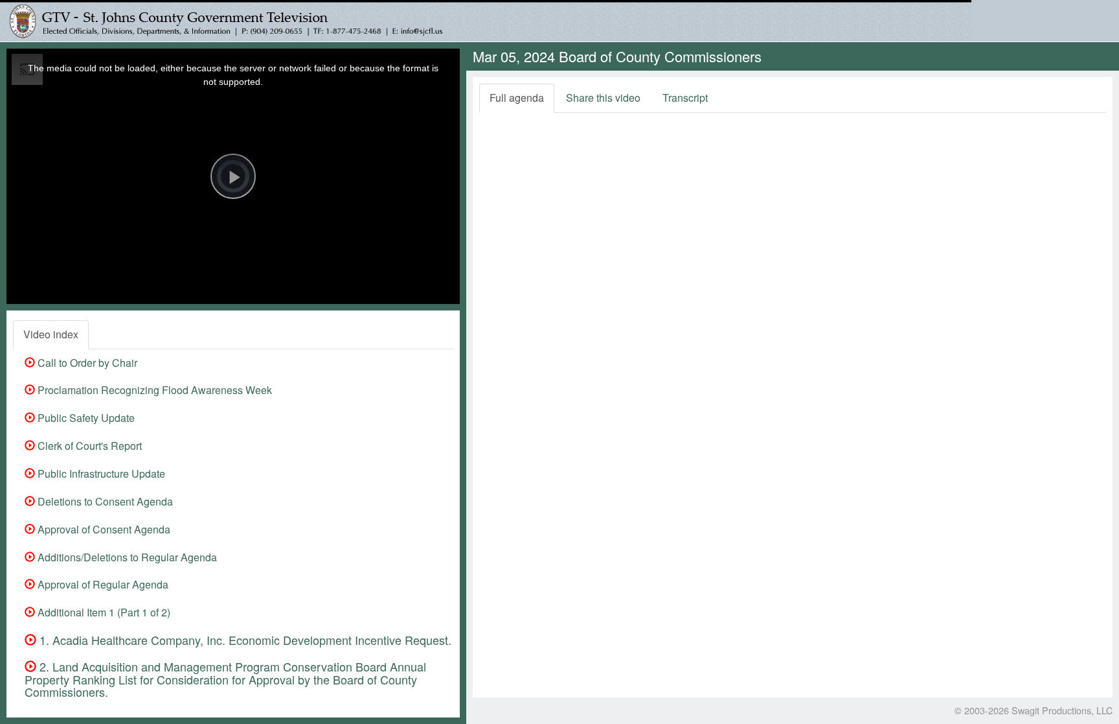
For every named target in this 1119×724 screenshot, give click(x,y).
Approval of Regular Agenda (101, 584)
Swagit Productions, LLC (1062, 710)
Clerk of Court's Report (88, 445)
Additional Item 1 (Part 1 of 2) (102, 612)
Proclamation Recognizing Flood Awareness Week (153, 389)
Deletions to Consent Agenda (104, 501)
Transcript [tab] (685, 97)
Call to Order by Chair (86, 362)
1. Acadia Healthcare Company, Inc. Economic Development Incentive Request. (243, 639)
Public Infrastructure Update (100, 473)
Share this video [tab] (603, 97)
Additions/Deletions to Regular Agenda (126, 557)
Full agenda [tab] (517, 97)
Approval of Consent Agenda (102, 529)
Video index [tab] (50, 334)
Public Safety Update (85, 417)
